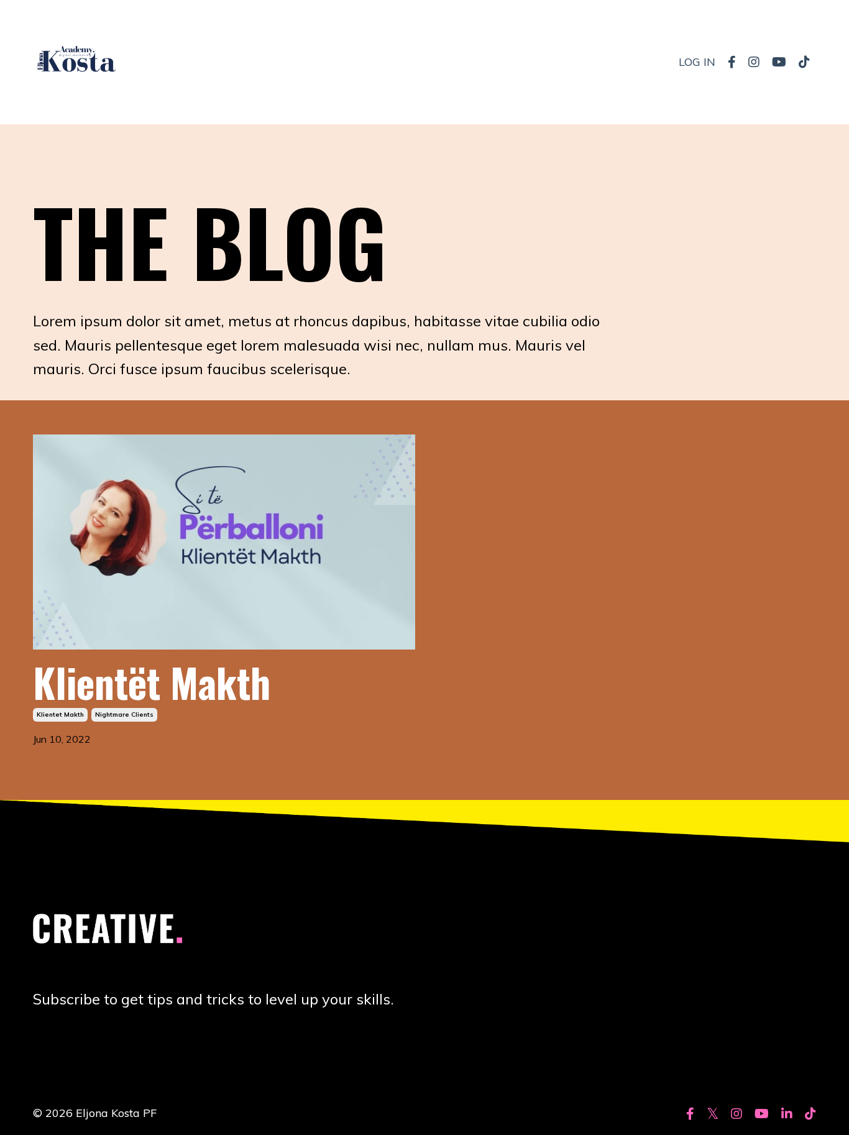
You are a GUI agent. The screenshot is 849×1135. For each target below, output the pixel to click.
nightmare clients (124, 714)
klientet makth (60, 714)
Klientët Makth (151, 682)
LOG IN (697, 62)
